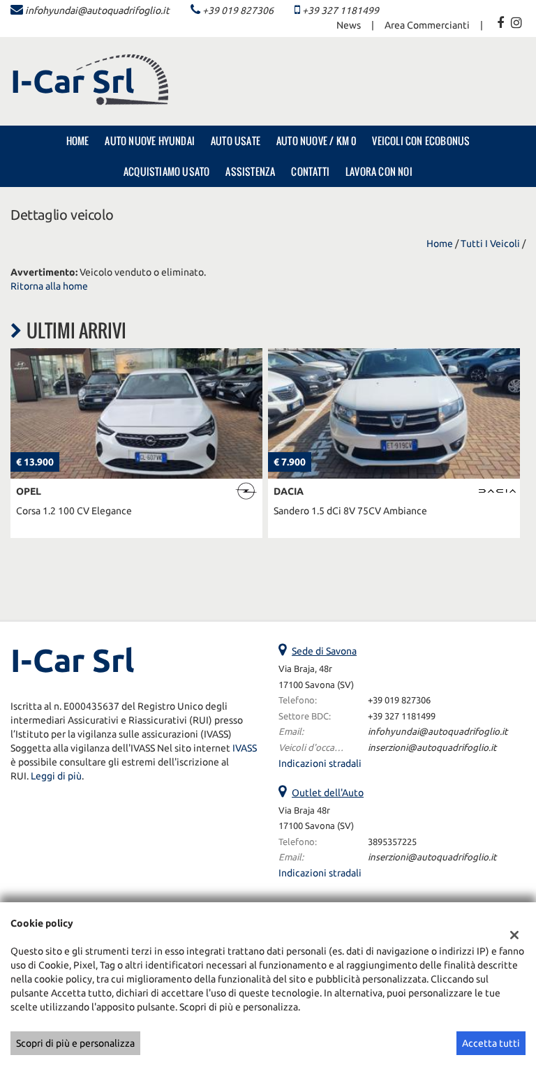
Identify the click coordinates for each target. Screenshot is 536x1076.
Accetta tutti (491, 1043)
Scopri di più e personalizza (75, 1043)
